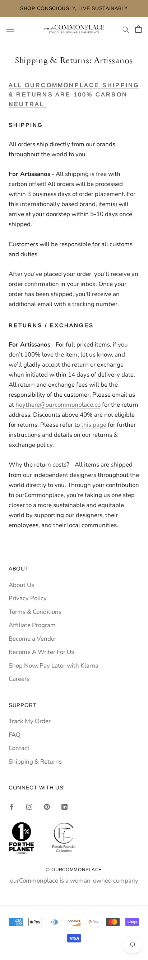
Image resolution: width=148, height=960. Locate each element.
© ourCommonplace (74, 869)
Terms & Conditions (35, 612)
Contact (19, 748)
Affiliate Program (32, 625)
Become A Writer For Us (41, 652)
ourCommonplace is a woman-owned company (74, 881)
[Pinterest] (47, 807)
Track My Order (30, 721)
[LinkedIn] (64, 807)
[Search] (125, 29)
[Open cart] (138, 29)
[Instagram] (29, 807)
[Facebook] (12, 807)
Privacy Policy (28, 598)
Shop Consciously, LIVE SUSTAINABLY (70, 8)
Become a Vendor (32, 639)
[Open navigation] (10, 29)
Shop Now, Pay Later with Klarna (53, 666)
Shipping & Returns (35, 762)
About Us (21, 585)
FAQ (14, 735)
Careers (19, 679)
